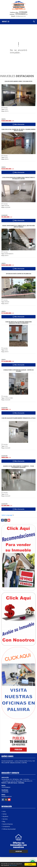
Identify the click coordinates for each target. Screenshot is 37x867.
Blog (3, 821)
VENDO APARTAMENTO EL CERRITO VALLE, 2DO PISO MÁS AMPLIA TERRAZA (18, 226)
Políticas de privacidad (8, 829)
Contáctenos (6, 826)
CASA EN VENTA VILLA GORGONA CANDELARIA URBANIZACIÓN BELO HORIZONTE (18, 322)
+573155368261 (20, 14)
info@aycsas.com (6, 796)
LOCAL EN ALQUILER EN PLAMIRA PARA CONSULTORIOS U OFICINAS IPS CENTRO (18, 178)
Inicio (4, 811)
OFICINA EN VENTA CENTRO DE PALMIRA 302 (18, 274)
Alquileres (5, 816)
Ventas (4, 814)
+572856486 (23, 12)
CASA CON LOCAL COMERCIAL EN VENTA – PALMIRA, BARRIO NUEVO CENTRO (18, 130)
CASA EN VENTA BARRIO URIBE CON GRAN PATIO (18, 81)
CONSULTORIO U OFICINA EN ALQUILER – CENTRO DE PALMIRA (18, 370)
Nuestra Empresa (7, 824)
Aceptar (30, 864)
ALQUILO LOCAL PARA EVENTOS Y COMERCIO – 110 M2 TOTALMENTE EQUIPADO (18, 466)
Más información (13, 865)
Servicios (5, 819)
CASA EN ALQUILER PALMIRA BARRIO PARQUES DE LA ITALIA (18, 418)
